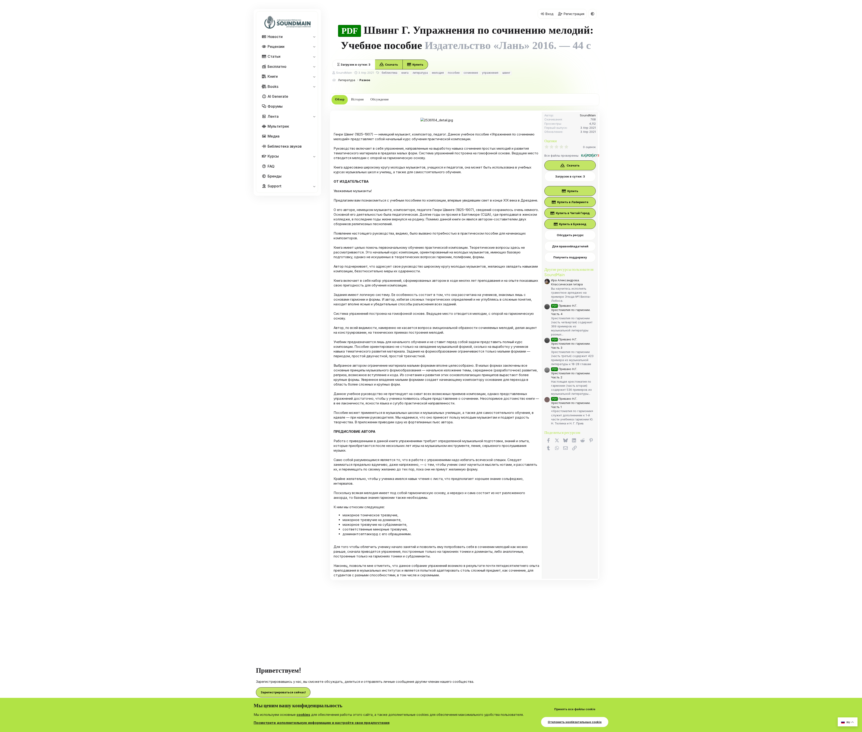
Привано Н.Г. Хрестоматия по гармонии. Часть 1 (570, 403)
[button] (314, 36)
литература (420, 72)
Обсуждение (379, 99)
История (357, 99)
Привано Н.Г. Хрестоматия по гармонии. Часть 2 (570, 373)
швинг (506, 72)
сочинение (471, 72)
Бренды (274, 176)
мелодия (438, 72)
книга (405, 72)
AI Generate (278, 96)
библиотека (389, 72)
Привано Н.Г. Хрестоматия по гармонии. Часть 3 (570, 343)
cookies (303, 714)
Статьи (274, 56)
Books (273, 86)
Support (274, 186)
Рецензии (276, 46)
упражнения (490, 72)
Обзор (339, 99)
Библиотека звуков (285, 146)
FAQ (271, 166)
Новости (275, 36)
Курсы (273, 156)
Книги (273, 76)
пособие (454, 72)
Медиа (273, 136)
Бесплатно (277, 66)
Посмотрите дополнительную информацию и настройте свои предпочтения (321, 723)
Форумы (275, 106)
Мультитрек (278, 126)
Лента (273, 116)
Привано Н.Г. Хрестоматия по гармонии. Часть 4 (570, 310)
